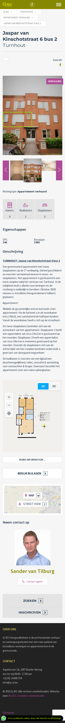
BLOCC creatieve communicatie (26, 695)
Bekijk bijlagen (29, 473)
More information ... (32, 459)
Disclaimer (8, 712)
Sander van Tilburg (32, 571)
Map (31, 495)
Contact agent (34, 581)
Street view (32, 504)
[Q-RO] (7, 5)
